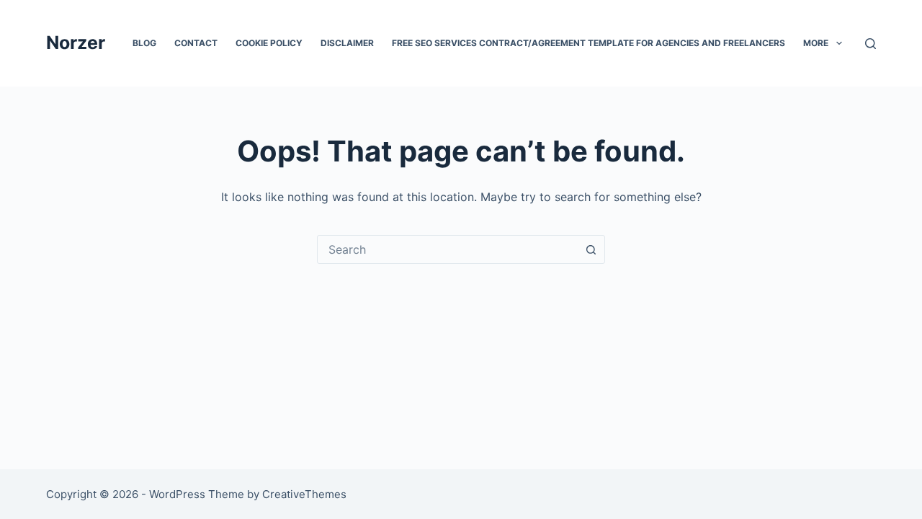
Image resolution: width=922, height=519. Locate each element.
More (815, 42)
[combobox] (447, 249)
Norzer (75, 42)
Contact (196, 42)
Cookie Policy (269, 42)
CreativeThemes (304, 494)
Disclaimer (347, 42)
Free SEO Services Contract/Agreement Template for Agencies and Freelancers (588, 42)
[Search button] (590, 249)
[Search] (870, 43)
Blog (144, 42)
